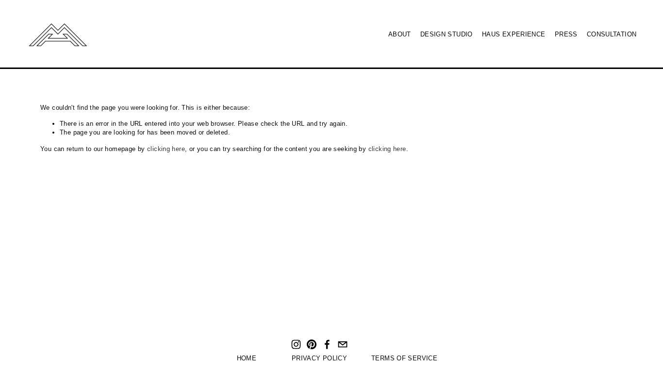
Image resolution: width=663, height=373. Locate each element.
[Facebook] (327, 344)
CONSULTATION (612, 34)
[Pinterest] (311, 344)
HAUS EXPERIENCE (514, 34)
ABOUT (399, 34)
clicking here (166, 149)
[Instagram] (296, 344)
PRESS (566, 34)
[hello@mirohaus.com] (343, 344)
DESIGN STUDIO (446, 34)
